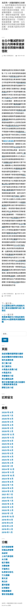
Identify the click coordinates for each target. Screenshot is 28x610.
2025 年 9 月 (7, 441)
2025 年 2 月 (7, 463)
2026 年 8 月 (7, 412)
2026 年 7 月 (7, 415)
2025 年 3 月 (7, 460)
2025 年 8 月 (7, 444)
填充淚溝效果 (7, 360)
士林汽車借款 (7, 296)
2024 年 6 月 (7, 488)
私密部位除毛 (7, 572)
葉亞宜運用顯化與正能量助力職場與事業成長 (13, 383)
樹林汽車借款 (8, 141)
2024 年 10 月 (8, 475)
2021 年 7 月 (7, 494)
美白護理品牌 (7, 379)
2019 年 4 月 (7, 526)
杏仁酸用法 (6, 366)
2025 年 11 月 (8, 438)
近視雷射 (5, 588)
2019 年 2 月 (7, 529)
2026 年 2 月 (7, 431)
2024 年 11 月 (8, 472)
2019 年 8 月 (7, 523)
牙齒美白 (5, 569)
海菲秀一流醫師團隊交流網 (13, 3)
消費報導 (5, 566)
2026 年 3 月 (7, 428)
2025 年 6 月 (7, 450)
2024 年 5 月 (7, 491)
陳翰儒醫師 (6, 591)
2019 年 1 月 (7, 532)
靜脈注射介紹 (7, 387)
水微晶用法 (6, 372)
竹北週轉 (5, 575)
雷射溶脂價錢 (7, 594)
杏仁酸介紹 (6, 363)
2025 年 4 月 (7, 456)
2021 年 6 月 (7, 498)
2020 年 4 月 (7, 504)
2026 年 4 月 (7, 425)
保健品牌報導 (7, 550)
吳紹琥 (5, 553)
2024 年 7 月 (7, 485)
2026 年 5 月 (7, 422)
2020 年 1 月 (7, 513)
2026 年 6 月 (7, 419)
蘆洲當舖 (5, 585)
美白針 (5, 581)
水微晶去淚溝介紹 (9, 369)
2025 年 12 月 (8, 434)
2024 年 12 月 (8, 469)
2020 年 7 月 (7, 501)
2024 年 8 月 (7, 482)
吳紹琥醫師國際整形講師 (12, 354)
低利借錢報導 (7, 547)
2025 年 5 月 (7, 453)
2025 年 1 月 (7, 466)
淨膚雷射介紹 (7, 376)
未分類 (5, 559)
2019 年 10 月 (8, 516)
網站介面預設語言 (9, 55)
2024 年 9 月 (7, 479)
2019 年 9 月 (7, 520)
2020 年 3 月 (7, 507)
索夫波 (5, 578)
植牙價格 (5, 562)
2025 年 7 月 (7, 447)
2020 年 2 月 (7, 510)
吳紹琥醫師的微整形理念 (12, 357)
